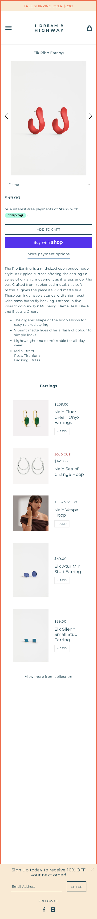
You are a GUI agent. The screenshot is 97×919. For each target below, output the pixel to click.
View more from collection (48, 676)
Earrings (48, 386)
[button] (61, 431)
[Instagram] (53, 909)
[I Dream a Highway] (49, 27)
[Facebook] (44, 909)
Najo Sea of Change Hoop (69, 471)
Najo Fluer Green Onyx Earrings (67, 417)
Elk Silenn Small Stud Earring (65, 634)
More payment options (49, 254)
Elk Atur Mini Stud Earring (68, 569)
